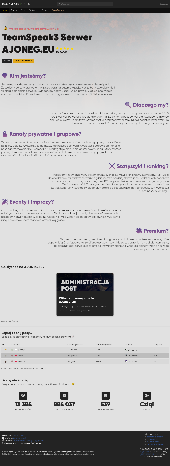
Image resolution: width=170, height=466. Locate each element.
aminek (21, 362)
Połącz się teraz (22, 61)
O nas (142, 456)
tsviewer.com (153, 439)
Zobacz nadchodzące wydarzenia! (30, 441)
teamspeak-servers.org (157, 444)
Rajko (21, 356)
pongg (21, 350)
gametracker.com (155, 437)
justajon (89, 311)
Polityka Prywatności (149, 454)
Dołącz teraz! (19, 436)
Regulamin (144, 452)
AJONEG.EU (12, 4)
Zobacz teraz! (19, 438)
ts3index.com (153, 442)
